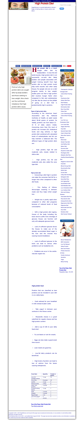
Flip (65, 66)
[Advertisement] (42, 24)
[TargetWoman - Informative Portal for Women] (18, 5)
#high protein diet (38, 406)
